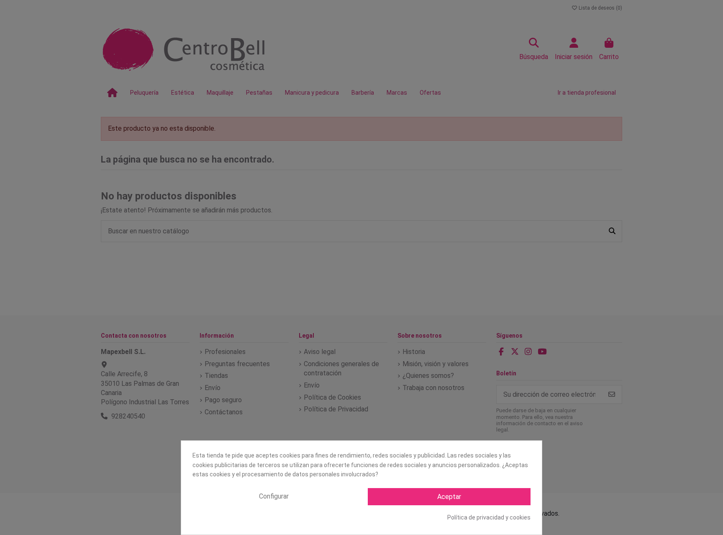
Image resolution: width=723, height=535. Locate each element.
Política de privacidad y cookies (489, 517)
